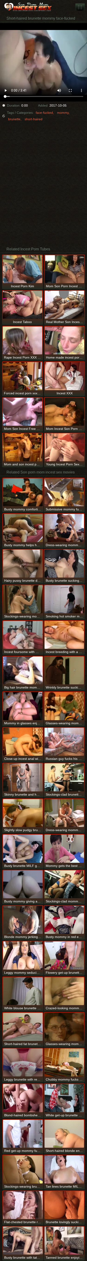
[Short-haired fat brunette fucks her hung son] (22, 1027)
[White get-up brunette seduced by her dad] (64, 1098)
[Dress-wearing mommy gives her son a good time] (64, 813)
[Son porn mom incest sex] (28, 7)
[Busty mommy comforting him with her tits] (22, 492)
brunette (14, 119)
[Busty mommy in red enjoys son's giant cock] (64, 920)
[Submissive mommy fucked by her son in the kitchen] (64, 492)
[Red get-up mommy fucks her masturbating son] (22, 1134)
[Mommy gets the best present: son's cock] (64, 849)
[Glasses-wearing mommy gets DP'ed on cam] (64, 1027)
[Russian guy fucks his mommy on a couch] (64, 742)
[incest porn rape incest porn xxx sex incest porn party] (80, 7)
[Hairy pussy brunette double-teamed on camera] (22, 564)
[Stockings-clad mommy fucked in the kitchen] (64, 884)
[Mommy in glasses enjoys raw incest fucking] (22, 706)
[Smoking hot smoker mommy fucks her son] (64, 599)
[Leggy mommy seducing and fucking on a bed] (22, 955)
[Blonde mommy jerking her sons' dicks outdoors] (22, 920)
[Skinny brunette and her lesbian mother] (22, 777)
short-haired (33, 119)
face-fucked (44, 112)
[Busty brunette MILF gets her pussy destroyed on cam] (22, 849)
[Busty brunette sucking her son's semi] (64, 564)
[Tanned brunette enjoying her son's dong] (64, 1241)
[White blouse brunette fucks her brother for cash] (22, 991)
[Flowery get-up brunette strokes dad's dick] (64, 955)
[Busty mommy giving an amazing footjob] (22, 884)
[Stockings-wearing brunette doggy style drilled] (22, 1169)
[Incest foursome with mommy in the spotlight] (22, 635)
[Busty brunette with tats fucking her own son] (22, 1241)
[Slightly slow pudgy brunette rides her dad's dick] (22, 813)
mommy (63, 112)
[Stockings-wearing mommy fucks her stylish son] (22, 599)
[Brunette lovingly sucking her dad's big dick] (64, 1205)
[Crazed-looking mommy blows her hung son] (64, 991)
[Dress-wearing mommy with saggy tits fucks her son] (64, 528)
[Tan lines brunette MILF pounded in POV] (64, 1169)
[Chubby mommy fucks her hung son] (64, 1062)
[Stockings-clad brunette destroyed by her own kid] (64, 777)
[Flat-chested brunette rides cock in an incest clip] (22, 1205)
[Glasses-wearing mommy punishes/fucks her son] (64, 706)
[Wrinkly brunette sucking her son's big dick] (64, 670)
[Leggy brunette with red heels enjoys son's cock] (22, 1062)
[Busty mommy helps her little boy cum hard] (22, 528)
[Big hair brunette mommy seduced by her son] (22, 670)
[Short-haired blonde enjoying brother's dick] (64, 1134)
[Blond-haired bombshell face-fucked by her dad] (22, 1098)
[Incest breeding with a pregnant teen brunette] (64, 635)
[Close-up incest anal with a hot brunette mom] (22, 742)
